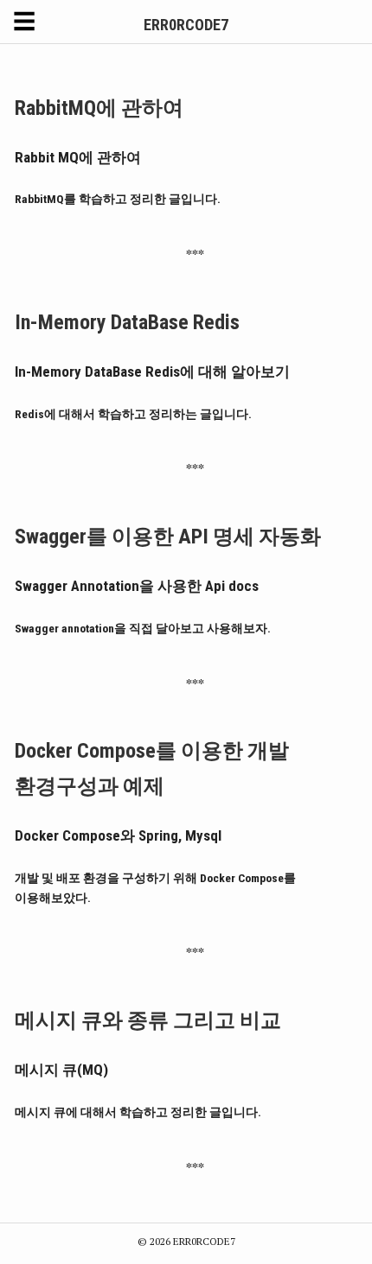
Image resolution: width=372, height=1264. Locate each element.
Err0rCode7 (186, 25)
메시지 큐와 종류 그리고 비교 (148, 1020)
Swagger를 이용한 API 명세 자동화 (168, 536)
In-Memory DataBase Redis (127, 322)
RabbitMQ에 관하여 (99, 108)
